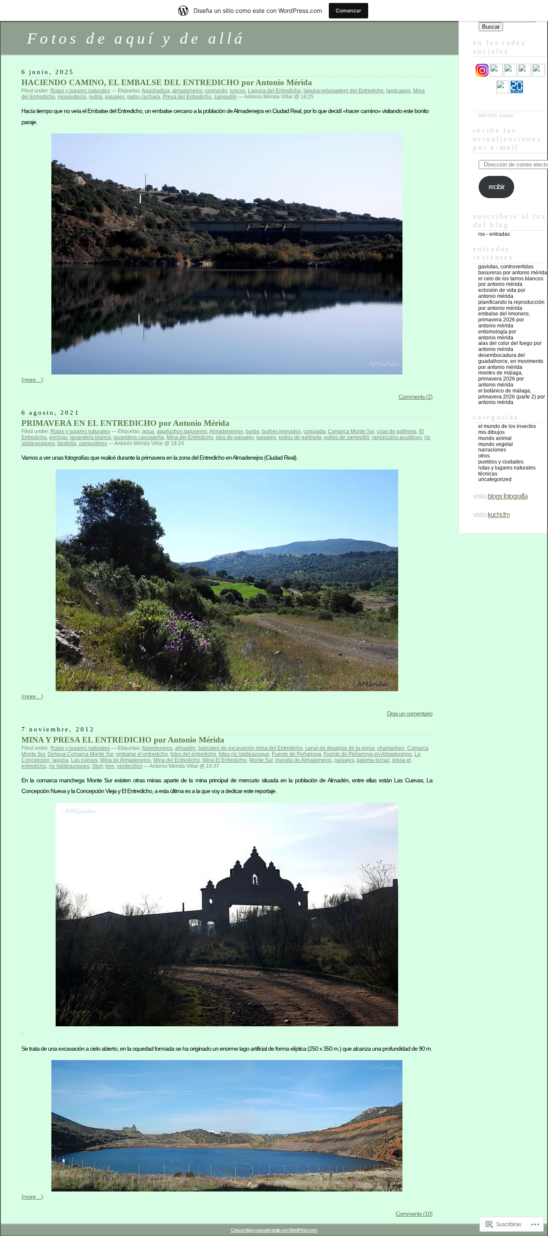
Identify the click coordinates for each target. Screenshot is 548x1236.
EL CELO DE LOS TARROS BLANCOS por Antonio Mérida (510, 282)
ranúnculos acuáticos (397, 437)
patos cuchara (143, 97)
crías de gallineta (397, 431)
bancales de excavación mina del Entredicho (250, 748)
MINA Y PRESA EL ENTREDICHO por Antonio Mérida (122, 739)
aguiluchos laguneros (182, 431)
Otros (484, 456)
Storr (97, 766)
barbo (252, 431)
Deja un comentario (409, 713)
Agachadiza (156, 91)
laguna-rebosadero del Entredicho (344, 91)
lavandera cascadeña (138, 437)
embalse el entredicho (142, 754)
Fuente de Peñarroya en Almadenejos (368, 754)
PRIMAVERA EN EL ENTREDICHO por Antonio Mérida (125, 423)
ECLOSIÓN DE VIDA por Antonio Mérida (501, 293)
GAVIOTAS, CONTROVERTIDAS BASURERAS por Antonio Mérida (512, 270)
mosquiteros (72, 97)
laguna (60, 760)
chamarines (391, 748)
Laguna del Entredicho (274, 91)
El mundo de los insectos (507, 426)
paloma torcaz (373, 760)
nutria (95, 97)
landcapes (398, 91)
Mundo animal (495, 438)
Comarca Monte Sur (351, 431)
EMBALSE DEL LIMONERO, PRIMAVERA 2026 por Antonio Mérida (504, 320)
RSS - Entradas (494, 234)
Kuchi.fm (498, 514)
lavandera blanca (90, 437)
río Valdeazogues (69, 766)
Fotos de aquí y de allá (136, 38)
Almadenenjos (226, 431)
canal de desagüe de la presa (340, 748)
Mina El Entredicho (225, 760)
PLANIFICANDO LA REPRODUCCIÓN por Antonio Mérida (511, 305)
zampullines (93, 443)
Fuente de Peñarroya (296, 754)
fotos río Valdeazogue (244, 754)
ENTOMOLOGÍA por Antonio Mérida (497, 335)
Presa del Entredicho (187, 97)
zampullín (225, 97)
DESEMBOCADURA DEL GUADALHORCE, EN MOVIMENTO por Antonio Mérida (510, 361)
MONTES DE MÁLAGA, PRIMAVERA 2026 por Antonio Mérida (501, 379)
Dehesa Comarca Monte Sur (80, 754)
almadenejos (187, 91)
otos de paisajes (235, 437)
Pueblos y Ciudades (501, 462)
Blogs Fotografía (507, 496)
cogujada (314, 431)
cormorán (216, 91)
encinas (58, 437)
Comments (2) (415, 396)
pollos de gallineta (300, 437)
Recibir (496, 186)
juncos (237, 91)
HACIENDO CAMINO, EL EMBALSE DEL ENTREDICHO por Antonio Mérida (166, 82)
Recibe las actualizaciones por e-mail (507, 139)
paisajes (115, 97)
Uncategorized (495, 479)
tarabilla (66, 443)
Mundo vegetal (495, 444)
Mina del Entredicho (190, 437)
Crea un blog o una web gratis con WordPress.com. (274, 1230)
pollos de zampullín (346, 437)
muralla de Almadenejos (303, 760)
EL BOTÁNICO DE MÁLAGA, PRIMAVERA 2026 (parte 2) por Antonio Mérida (511, 397)
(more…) (32, 379)
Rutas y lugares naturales (80, 91)
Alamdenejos (157, 748)
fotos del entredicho (193, 754)
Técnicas (487, 474)
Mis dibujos (491, 432)
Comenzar (348, 10)
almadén (185, 748)
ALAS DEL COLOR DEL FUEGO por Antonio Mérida (510, 346)
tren (109, 766)
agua (148, 431)
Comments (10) (414, 1213)
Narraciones (492, 450)
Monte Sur (261, 760)
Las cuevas (84, 760)
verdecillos (129, 766)
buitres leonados (281, 431)
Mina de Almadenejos (125, 760)
